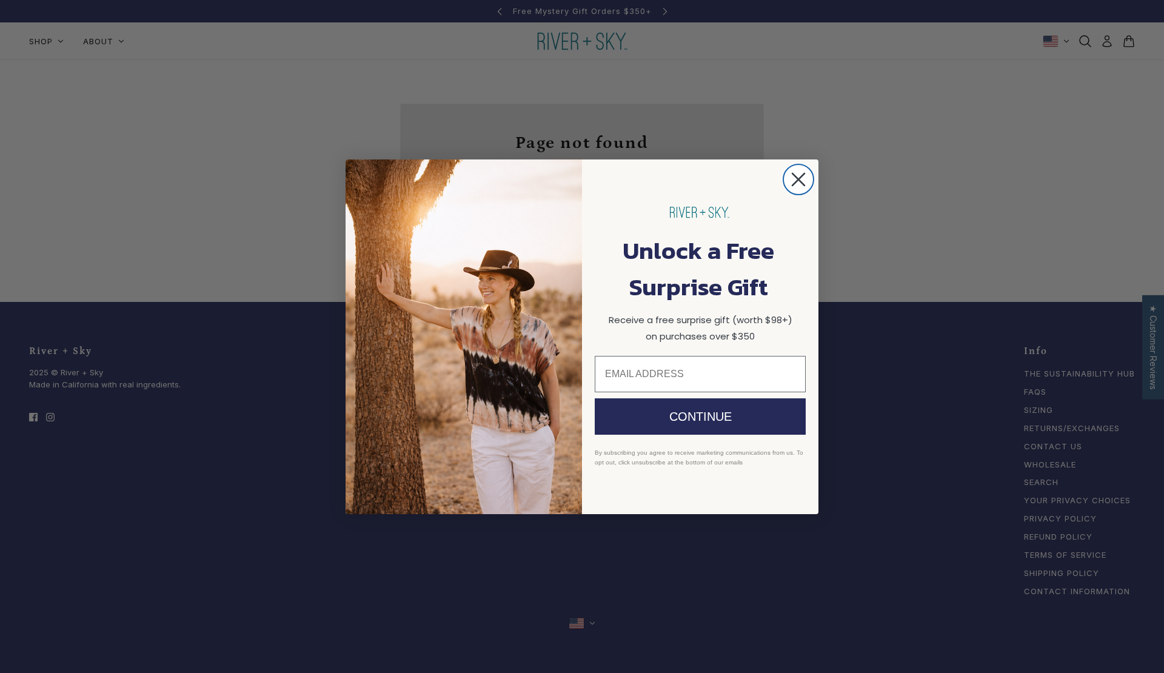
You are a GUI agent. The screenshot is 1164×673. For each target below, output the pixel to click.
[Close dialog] (798, 179)
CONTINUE (700, 416)
